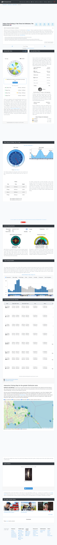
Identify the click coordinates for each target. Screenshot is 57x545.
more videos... (50, 514)
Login (46, 1)
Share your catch (29, 488)
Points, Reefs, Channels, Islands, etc (34, 399)
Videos (33, 1)
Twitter (27, 535)
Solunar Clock (35, 533)
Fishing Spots (5, 4)
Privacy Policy (49, 535)
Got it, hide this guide (49, 42)
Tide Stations (13, 533)
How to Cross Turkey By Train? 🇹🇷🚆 (44, 511)
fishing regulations (22, 394)
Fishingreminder (7, 1)
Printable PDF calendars (9, 380)
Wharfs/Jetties (24, 399)
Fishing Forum (13, 534)
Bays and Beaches (8, 399)
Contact (48, 530)
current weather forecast (15, 108)
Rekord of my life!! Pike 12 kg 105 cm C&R (28, 466)
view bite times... (23, 35)
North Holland (15, 4)
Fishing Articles (13, 536)
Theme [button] (50, 1)
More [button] (42, 1)
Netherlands (10, 4)
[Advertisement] (28, 13)
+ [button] (5, 402)
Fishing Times (23, 1)
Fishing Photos (13, 535)
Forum (37, 1)
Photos (28, 1)
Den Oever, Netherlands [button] (30, 48)
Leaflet (43, 427)
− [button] (5, 404)
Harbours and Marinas (17, 399)
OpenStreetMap (47, 427)
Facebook (28, 531)
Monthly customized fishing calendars (11, 379)
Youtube (28, 534)
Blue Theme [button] (17, 169)
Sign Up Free (15, 82)
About (48, 531)
